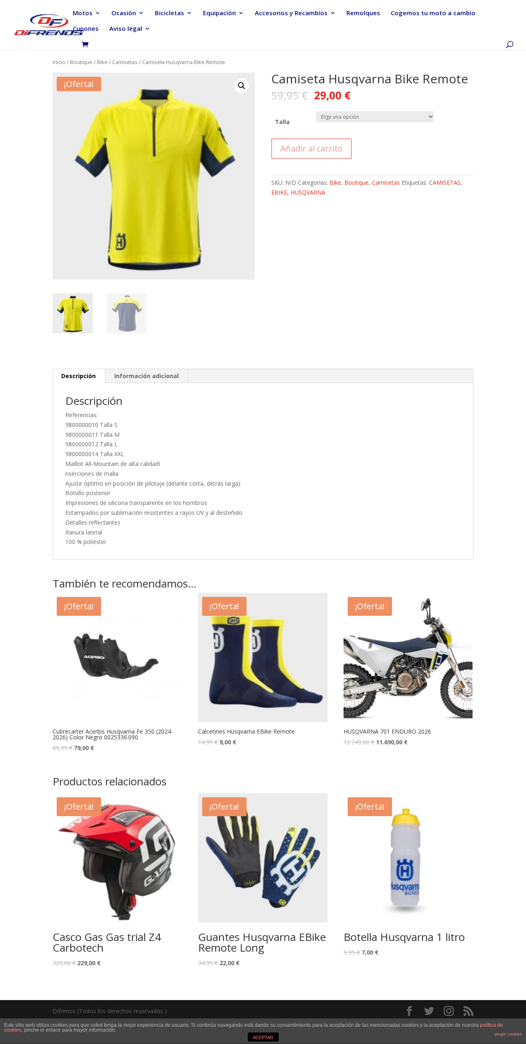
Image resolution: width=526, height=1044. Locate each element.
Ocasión (123, 13)
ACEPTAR (263, 1037)
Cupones (86, 28)
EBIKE (279, 192)
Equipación (219, 13)
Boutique (81, 62)
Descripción (78, 376)
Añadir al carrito (311, 148)
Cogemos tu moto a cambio (433, 13)
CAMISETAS (445, 182)
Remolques (363, 13)
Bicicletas (169, 13)
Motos (82, 13)
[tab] (78, 376)
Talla (282, 122)
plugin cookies (508, 1034)
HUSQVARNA (308, 192)
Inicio (59, 62)
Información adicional (146, 376)
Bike (102, 62)
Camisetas (125, 62)
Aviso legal (125, 28)
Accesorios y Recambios (291, 13)
